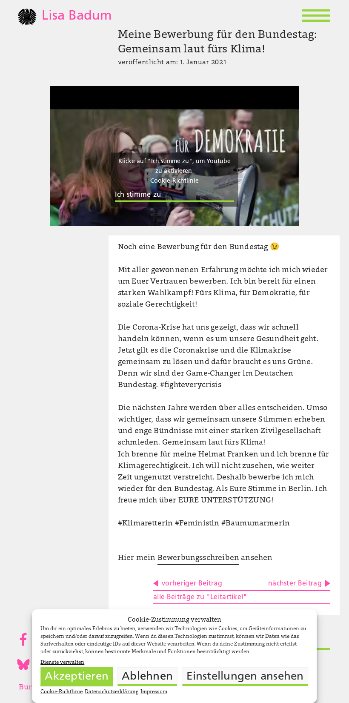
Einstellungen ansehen (244, 677)
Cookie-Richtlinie (61, 691)
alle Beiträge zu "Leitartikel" (200, 597)
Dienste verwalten (62, 662)
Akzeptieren (77, 677)
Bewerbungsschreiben (198, 558)
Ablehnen (147, 677)
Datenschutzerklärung (111, 691)
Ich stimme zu (138, 195)
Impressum (153, 691)
